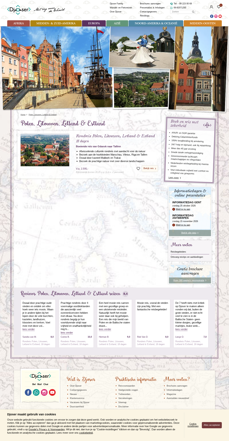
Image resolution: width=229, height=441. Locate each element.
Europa (94, 23)
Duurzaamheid (77, 406)
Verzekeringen (125, 398)
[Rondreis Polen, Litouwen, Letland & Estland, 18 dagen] (45, 150)
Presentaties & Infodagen (152, 7)
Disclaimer (123, 406)
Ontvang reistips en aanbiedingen (187, 257)
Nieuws (73, 394)
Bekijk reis (149, 168)
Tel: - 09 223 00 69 (183, 3)
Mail (39, 384)
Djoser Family (116, 3)
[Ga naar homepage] (36, 10)
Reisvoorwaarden (126, 386)
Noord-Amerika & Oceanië (156, 23)
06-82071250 (180, 7)
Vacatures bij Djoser (79, 402)
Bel (34, 384)
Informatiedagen (174, 390)
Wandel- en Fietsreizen (121, 7)
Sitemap (122, 402)
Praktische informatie (136, 379)
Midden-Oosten (203, 23)
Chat (45, 384)
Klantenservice (77, 398)
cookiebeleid (86, 432)
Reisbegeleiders (178, 251)
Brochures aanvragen (150, 3)
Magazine (171, 394)
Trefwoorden (124, 394)
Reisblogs (145, 15)
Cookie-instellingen (193, 425)
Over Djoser (115, 11)
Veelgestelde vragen (128, 390)
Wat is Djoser (81, 379)
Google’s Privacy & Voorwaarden (46, 429)
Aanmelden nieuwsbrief (178, 398)
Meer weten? (176, 379)
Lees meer (173, 177)
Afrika (18, 23)
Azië (117, 23)
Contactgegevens (148, 11)
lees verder (28, 329)
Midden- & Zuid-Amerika (55, 23)
